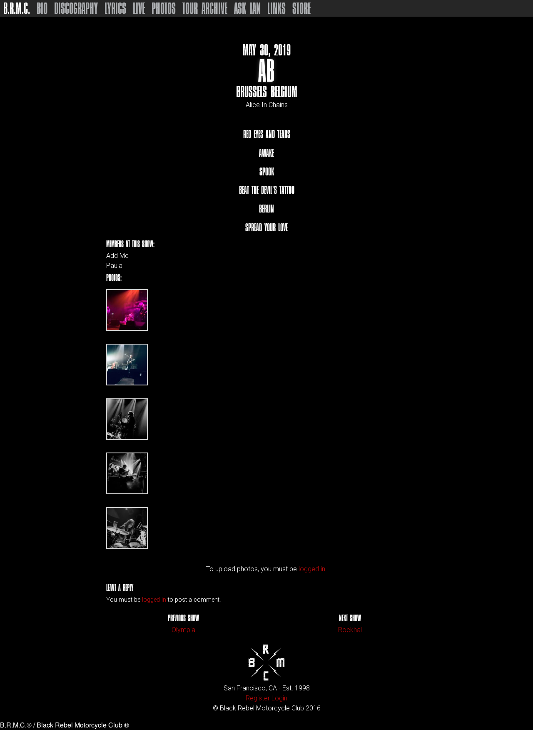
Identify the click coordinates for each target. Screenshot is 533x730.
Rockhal (350, 630)
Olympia (183, 630)
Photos (164, 8)
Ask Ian (247, 8)
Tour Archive (204, 8)
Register (258, 698)
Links (276, 8)
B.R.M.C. (16, 8)
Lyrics (115, 8)
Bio (42, 8)
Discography (76, 8)
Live (139, 8)
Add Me (117, 255)
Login (279, 698)
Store (301, 8)
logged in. (313, 569)
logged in (154, 599)
